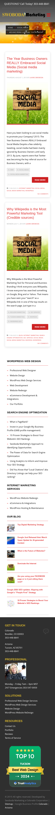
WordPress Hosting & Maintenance (27, 508)
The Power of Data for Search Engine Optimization (26, 454)
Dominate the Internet (26, 563)
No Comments (43, 194)
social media (40, 188)
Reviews (9, 734)
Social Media (24, 170)
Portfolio (9, 730)
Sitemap (9, 803)
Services (30, 338)
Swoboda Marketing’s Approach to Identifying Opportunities (25, 445)
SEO (24, 338)
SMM (12, 170)
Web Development (19, 385)
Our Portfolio (16, 404)
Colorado (43, 803)
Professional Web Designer (23, 370)
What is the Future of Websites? (31, 551)
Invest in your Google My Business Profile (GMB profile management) (25, 428)
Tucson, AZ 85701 (14, 647)
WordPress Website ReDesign (19, 712)
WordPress (29, 191)
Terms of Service (13, 737)
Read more (40, 180)
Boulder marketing (17, 312)
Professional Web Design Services (21, 700)
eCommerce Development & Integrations (22, 397)
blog (21, 335)
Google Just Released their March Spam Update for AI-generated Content (32, 540)
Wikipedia (28, 340)
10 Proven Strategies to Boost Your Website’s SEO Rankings (25, 437)
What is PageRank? (19, 421)
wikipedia (33, 317)
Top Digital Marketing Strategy (30, 525)
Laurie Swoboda (36, 77)
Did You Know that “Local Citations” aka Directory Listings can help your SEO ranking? (27, 473)
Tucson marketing (17, 317)
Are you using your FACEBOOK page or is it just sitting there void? (31, 579)
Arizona (8, 807)
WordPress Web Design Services (25, 380)
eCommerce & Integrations (23, 503)
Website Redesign (18, 390)
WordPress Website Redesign (24, 498)
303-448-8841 (41, 3)
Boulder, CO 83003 (14, 634)
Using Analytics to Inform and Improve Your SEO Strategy (27, 463)
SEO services (35, 312)
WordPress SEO (16, 321)
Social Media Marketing (19, 174)
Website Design (17, 375)
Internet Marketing (26, 188)
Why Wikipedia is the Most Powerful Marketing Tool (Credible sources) (26, 213)
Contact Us (10, 726)
